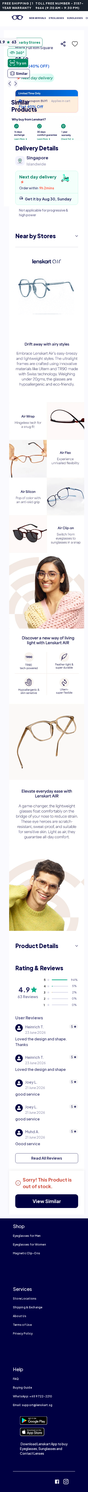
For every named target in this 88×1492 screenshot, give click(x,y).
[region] (46, 60)
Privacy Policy (23, 1333)
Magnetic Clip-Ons (26, 1253)
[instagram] (65, 1482)
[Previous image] (10, 83)
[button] (73, 44)
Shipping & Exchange (27, 1307)
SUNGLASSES (75, 18)
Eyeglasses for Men (27, 1236)
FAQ (16, 1379)
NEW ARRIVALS (37, 18)
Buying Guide (22, 1387)
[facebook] (57, 1482)
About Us (19, 1316)
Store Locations (25, 1298)
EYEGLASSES (56, 18)
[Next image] (16, 83)
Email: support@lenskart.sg (32, 1405)
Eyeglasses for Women (29, 1244)
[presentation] (46, 129)
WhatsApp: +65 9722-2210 (32, 1396)
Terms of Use (22, 1325)
